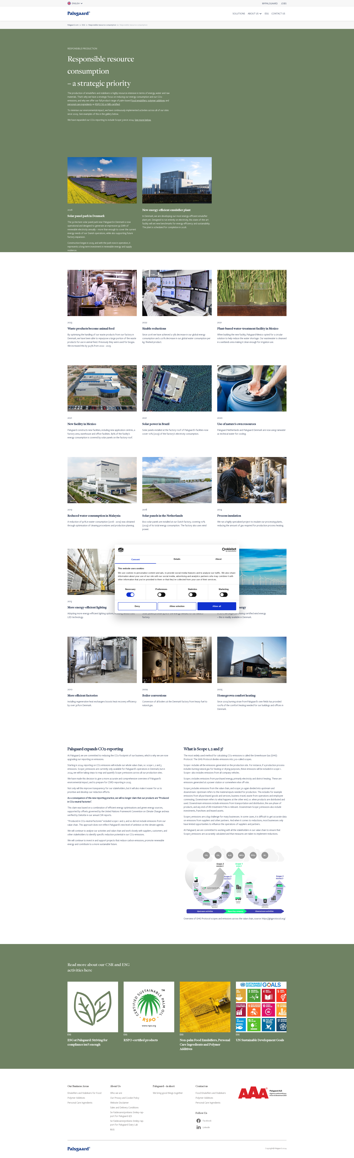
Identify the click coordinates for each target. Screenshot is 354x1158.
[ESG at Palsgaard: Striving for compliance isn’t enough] (92, 1016)
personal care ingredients (79, 104)
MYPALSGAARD (270, 3)
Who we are (116, 1093)
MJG (112, 1129)
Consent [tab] (135, 559)
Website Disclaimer (119, 1102)
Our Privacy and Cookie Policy (124, 1097)
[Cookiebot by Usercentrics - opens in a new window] (224, 550)
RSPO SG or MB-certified (107, 104)
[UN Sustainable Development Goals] (261, 1016)
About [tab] (218, 559)
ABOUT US (253, 13)
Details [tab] (177, 559)
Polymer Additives (76, 1097)
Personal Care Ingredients (79, 1102)
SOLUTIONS (239, 13)
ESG (267, 13)
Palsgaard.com (73, 25)
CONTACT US (278, 13)
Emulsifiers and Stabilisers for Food (84, 1093)
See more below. (143, 119)
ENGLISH (79, 4)
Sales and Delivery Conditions (124, 1107)
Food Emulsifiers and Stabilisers (211, 1093)
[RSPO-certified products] (149, 1016)
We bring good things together (168, 1093)
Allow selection (177, 606)
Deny (137, 606)
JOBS (284, 3)
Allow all (217, 606)
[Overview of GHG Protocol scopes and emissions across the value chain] (235, 879)
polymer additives (156, 100)
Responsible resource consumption (102, 25)
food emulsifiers (139, 100)
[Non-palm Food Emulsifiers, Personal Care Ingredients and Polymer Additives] (205, 1016)
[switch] (161, 594)
